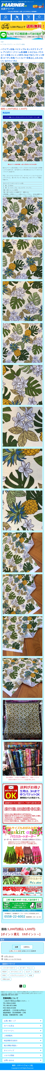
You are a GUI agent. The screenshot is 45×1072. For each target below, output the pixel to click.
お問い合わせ (9, 956)
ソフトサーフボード (9, 968)
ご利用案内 (8, 1036)
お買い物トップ (10, 1021)
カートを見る (9, 1026)
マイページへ (9, 1031)
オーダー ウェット (26, 968)
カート (28, 19)
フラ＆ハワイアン (7, 44)
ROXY (5, 971)
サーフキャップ (16, 971)
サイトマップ (9, 1050)
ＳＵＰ (28, 971)
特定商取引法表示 (10, 1041)
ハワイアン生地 (19, 44)
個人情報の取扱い (10, 1045)
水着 (30, 975)
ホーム (5, 19)
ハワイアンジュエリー (17, 975)
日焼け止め (6, 979)
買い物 (17, 19)
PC (32, 1065)
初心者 (37, 971)
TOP (2, 42)
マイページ (39, 19)
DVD (4, 975)
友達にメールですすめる (12, 959)
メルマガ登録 (9, 1055)
